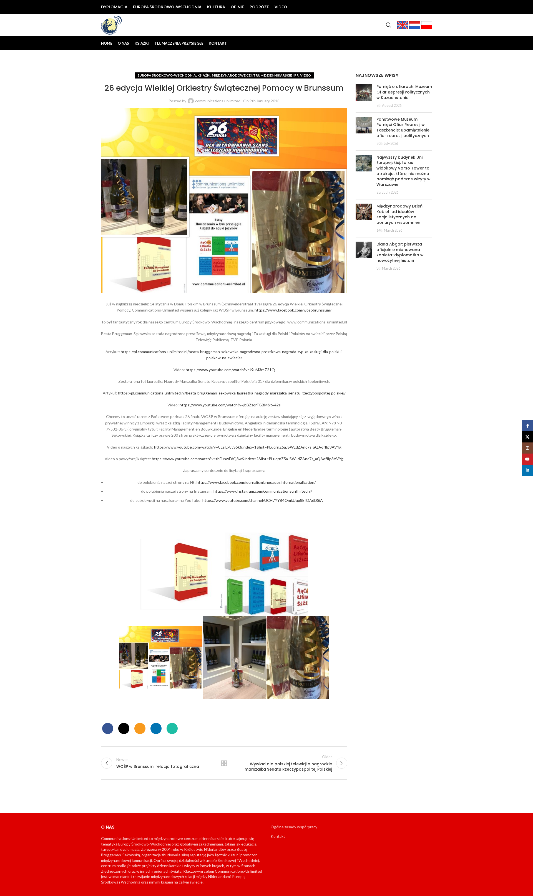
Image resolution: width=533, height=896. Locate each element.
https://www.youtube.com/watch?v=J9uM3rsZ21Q (230, 369)
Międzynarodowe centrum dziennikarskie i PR (255, 75)
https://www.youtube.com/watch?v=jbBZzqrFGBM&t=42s (230, 405)
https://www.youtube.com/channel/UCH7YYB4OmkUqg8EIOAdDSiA (262, 500)
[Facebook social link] (392, 7)
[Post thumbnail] (364, 96)
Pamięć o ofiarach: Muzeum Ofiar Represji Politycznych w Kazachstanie (404, 92)
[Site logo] (111, 24)
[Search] (388, 25)
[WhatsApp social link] (172, 728)
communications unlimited (217, 100)
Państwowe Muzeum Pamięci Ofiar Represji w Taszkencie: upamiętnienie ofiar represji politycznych (402, 127)
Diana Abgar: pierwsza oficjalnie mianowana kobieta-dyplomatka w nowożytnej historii (400, 252)
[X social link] (401, 7)
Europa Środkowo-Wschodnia (166, 75)
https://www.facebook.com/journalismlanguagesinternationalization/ (256, 482)
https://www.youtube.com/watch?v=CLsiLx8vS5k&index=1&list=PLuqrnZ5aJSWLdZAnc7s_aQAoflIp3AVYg (247, 447)
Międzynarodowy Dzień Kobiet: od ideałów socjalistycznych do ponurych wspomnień (399, 214)
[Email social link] (139, 728)
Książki (203, 75)
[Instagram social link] (409, 7)
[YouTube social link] (418, 7)
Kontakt (278, 836)
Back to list (224, 763)
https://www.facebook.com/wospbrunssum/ (293, 310)
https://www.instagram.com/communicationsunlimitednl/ (262, 491)
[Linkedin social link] (427, 7)
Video (305, 75)
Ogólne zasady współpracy (294, 826)
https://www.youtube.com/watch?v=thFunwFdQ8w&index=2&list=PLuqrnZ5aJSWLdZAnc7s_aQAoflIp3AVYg (247, 458)
